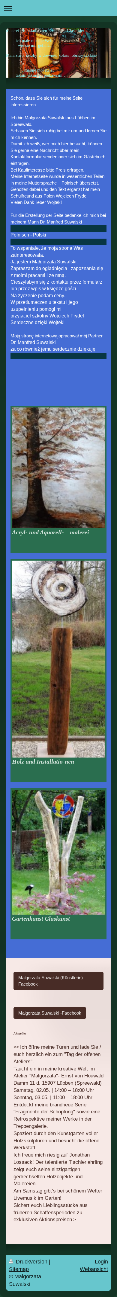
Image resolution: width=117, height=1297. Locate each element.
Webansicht (94, 1269)
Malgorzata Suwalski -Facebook (49, 1012)
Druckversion (31, 1262)
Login (101, 1262)
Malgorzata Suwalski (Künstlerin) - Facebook (52, 981)
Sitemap (19, 1269)
